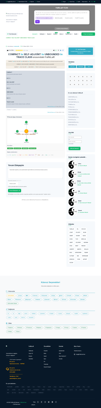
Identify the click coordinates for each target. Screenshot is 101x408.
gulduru (60, 389)
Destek (60, 358)
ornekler (14, 389)
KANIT (76, 245)
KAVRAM (86, 242)
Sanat (77, 295)
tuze (34, 386)
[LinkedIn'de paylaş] (60, 50)
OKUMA (78, 235)
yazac (23, 386)
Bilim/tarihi (21, 392)
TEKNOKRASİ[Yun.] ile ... (73, 117)
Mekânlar (38, 299)
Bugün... (64, 1)
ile (8, 313)
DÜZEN (71, 262)
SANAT (71, 235)
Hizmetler (73, 299)
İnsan (20, 295)
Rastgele (81, 66)
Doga (66, 389)
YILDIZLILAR (9, 386)
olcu (19, 389)
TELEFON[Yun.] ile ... (73, 114)
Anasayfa (34, 34)
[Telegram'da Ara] (52, 402)
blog (84, 386)
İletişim (30, 356)
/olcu (79, 163)
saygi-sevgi (61, 386)
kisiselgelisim (36, 389)
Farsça (66, 327)
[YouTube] (48, 402)
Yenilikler (31, 358)
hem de (23, 317)
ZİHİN (78, 259)
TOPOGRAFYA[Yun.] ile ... (74, 102)
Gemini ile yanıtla (58, 18)
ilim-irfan (14, 392)
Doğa (53, 295)
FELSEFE (78, 232)
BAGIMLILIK (40, 392)
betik (27, 392)
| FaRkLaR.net (23, 402)
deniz (80, 389)
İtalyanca (39, 327)
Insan (54, 389)
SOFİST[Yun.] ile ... (72, 119)
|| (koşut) (68, 313)
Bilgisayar (28, 299)
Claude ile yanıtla (68, 18)
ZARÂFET (72, 249)
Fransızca (29, 327)
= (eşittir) (76, 313)
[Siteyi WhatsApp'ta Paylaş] (56, 402)
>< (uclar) (60, 313)
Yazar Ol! (31, 353)
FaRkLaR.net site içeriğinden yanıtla (44, 18)
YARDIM (83, 245)
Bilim (61, 295)
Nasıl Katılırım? (62, 356)
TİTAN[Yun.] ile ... (72, 104)
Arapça (58, 327)
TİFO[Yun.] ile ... (71, 107)
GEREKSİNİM (78, 252)
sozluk (49, 386)
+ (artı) (9, 317)
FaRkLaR (72, 229)
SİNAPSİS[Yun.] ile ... (73, 124)
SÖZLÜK (83, 229)
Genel (56, 299)
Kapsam (32, 1)
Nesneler (47, 299)
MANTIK (79, 249)
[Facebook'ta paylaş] (63, 50)
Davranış (35, 295)
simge (55, 386)
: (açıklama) (84, 313)
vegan (28, 386)
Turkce (38, 386)
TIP (73, 386)
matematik (16, 46)
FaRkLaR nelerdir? (74, 148)
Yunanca (84, 327)
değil (19, 313)
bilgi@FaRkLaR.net (11, 1)
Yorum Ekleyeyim (13, 190)
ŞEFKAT (85, 259)
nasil (24, 389)
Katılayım (42, 34)
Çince (18, 331)
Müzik (85, 295)
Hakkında (31, 350)
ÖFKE (71, 245)
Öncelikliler (11, 295)
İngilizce (11, 327)
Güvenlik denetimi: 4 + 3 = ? (14, 180)
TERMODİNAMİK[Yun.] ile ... (74, 112)
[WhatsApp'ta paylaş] (56, 50)
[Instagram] (45, 402)
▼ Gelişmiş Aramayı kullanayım (62, 28)
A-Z (89, 66)
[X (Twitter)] (38, 402)
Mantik (29, 389)
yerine (25, 313)
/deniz (79, 181)
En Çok (72, 66)
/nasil (79, 201)
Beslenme (18, 299)
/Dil (79, 191)
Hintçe (10, 331)
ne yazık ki (31, 317)
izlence (48, 389)
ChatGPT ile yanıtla (79, 18)
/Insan (79, 172)
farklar (86, 389)
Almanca (20, 327)
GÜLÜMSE (78, 242)
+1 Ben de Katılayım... (88, 34)
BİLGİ (71, 252)
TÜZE (77, 239)
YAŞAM (86, 252)
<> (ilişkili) (51, 313)
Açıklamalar (61, 350)
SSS (60, 353)
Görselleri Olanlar (13, 303)
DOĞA (71, 239)
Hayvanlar (45, 295)
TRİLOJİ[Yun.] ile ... (72, 99)
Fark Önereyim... (81, 51)
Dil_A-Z (71, 389)
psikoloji (78, 386)
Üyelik (78, 1)
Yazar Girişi (71, 1)
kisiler (43, 389)
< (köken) (33, 313)
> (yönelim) (42, 313)
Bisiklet (83, 299)
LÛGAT (71, 232)
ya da (16, 317)
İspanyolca (48, 327)
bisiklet (91, 389)
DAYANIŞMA (85, 256)
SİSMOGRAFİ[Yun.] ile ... (73, 122)
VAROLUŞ (83, 239)
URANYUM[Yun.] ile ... (73, 97)
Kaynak (49, 34)
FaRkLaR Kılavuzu (51, 106)
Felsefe (69, 295)
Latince (75, 327)
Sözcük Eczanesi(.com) (11, 349)
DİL (77, 229)
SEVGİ (84, 235)
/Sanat (80, 210)
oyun (89, 386)
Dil (27, 295)
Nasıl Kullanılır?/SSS (22, 1)
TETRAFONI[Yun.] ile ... (73, 109)
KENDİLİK (72, 259)
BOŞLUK (86, 249)
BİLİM (84, 232)
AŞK (78, 256)
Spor (10, 299)
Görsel (38, 1)
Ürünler (64, 299)
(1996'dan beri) (14, 17)
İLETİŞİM (72, 256)
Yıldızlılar (46, 364)
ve (13, 313)
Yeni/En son (68, 33)
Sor (37, 21)
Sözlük (55, 33)
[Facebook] (41, 402)
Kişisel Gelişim (47, 367)
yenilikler (17, 386)
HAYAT (71, 242)
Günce (61, 34)
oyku (8, 389)
